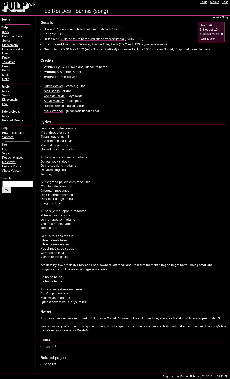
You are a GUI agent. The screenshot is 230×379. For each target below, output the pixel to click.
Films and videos (13, 49)
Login (203, 2)
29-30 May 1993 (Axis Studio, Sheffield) (89, 49)
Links (5, 79)
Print (225, 2)
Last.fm (49, 346)
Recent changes (12, 157)
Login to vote (208, 38)
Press (6, 66)
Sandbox (8, 137)
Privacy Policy (11, 166)
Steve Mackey (54, 101)
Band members (12, 36)
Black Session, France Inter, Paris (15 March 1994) (106, 44)
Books (6, 70)
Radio (6, 57)
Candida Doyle (54, 96)
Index (215, 17)
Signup (214, 2)
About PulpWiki (12, 170)
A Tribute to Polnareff (92, 39)
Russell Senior (54, 105)
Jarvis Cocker (53, 86)
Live (5, 53)
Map (5, 74)
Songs (6, 40)
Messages (9, 162)
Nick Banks (52, 91)
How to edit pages (14, 132)
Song (225, 17)
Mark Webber (53, 111)
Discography (10, 45)
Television (8, 62)
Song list (50, 364)
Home (6, 19)
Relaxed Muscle (12, 120)
